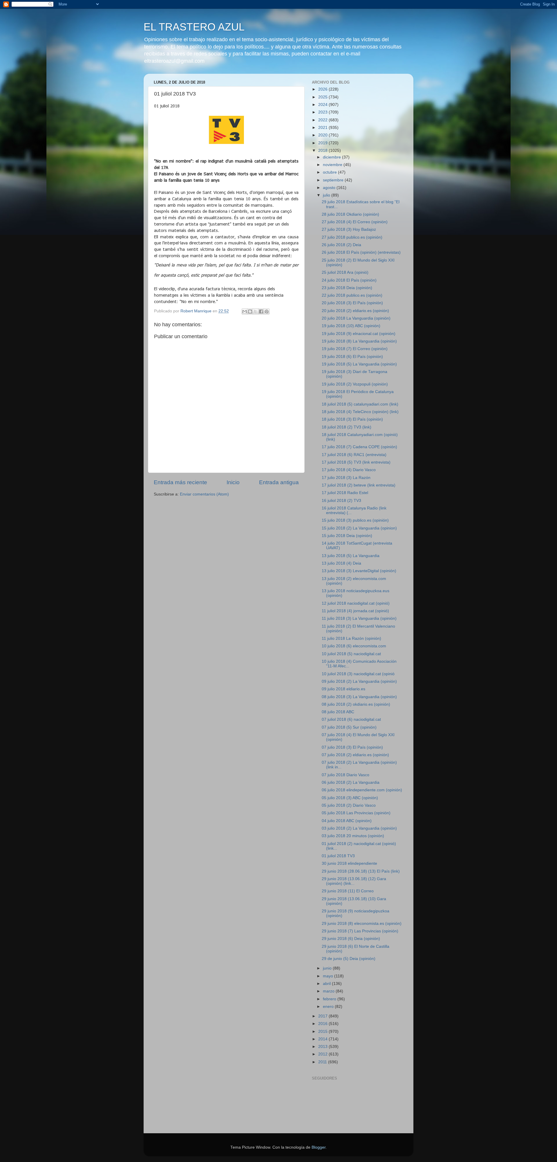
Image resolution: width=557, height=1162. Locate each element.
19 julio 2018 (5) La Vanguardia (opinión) (359, 364)
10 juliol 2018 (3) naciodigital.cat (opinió (358, 674)
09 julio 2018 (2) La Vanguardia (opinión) (359, 681)
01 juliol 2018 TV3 (338, 856)
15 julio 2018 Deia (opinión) (347, 536)
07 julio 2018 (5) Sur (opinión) (349, 727)
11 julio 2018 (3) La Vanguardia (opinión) (359, 618)
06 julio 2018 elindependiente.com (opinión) (362, 790)
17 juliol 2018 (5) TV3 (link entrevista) (356, 462)
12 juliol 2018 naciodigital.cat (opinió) (356, 603)
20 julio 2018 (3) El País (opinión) (352, 303)
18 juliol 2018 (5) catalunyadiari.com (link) (360, 404)
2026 (323, 89)
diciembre (332, 157)
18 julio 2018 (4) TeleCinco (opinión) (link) (360, 412)
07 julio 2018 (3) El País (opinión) (352, 747)
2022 (323, 120)
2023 (323, 112)
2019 (323, 143)
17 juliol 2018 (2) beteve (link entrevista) (358, 485)
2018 (323, 150)
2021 (323, 127)
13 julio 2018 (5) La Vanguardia (350, 556)
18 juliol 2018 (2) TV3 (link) (346, 427)
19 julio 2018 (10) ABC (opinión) (351, 326)
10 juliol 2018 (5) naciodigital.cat (351, 654)
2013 (323, 1046)
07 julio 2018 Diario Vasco (345, 775)
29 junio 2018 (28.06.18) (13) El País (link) (361, 871)
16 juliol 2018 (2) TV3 (341, 500)
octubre (330, 172)
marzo (329, 991)
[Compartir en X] (255, 311)
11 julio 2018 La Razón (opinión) (351, 638)
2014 (323, 1039)
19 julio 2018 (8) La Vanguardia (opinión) (359, 341)
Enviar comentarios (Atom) (204, 494)
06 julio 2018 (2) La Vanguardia (350, 782)
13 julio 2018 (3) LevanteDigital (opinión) (359, 571)
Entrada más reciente (180, 482)
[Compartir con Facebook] (261, 311)
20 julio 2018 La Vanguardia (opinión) (356, 318)
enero (329, 1006)
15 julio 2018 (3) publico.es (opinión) (355, 520)
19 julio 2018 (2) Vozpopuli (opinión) (355, 384)
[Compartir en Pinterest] (267, 311)
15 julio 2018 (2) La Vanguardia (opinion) (359, 528)
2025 (323, 97)
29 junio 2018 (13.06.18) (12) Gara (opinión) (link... (354, 881)
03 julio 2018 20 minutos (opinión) (353, 836)
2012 (323, 1054)
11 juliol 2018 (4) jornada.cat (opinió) (355, 611)
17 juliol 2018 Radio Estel (345, 493)
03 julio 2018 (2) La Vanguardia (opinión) (359, 828)
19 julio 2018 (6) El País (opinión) (352, 356)
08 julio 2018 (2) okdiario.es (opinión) (356, 704)
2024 (323, 104)
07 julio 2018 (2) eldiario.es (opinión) (355, 755)
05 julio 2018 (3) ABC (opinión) (350, 798)
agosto (330, 187)
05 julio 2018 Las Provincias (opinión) (356, 813)
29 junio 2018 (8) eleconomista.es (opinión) (362, 923)
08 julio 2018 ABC (338, 712)
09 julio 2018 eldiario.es (343, 689)
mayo (328, 976)
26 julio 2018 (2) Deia (341, 245)
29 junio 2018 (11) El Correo (348, 891)
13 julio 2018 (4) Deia (341, 563)
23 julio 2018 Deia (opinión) (347, 288)
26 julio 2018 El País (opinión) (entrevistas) (361, 252)
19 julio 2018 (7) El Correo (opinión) (355, 349)
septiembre (334, 180)
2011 (323, 1062)
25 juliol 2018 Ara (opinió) (345, 272)
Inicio (233, 482)
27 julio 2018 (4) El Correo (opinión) (355, 222)
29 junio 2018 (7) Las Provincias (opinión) (360, 931)
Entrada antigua (279, 482)
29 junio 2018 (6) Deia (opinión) (351, 938)
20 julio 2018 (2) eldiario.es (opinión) (355, 311)
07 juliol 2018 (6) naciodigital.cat (351, 719)
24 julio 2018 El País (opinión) (349, 280)
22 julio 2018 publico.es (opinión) (352, 295)
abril (327, 983)
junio (328, 968)
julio (327, 195)
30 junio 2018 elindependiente (349, 863)
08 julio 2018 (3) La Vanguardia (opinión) (359, 697)
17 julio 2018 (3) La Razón (346, 477)
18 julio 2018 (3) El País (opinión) (352, 419)
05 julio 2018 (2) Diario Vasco (349, 805)
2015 (323, 1031)
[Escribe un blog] (250, 311)
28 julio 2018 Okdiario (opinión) (350, 214)
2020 (323, 135)
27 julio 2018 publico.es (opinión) (352, 237)
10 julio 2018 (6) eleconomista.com (354, 646)
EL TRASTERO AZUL (194, 27)
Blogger (318, 1147)
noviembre (333, 165)
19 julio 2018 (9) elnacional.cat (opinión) (358, 334)
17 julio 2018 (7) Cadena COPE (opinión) (359, 447)
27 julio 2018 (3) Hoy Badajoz (349, 229)
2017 (323, 1016)
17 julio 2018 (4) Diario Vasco (349, 470)
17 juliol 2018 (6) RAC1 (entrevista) (354, 455)
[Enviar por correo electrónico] (244, 311)
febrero (330, 999)
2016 (323, 1024)
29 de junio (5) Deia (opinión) (348, 958)
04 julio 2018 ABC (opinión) (347, 821)
